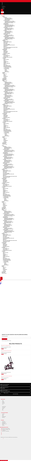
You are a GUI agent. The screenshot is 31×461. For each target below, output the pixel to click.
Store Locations (4, 273)
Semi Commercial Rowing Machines (10, 102)
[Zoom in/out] (1, 460)
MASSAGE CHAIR (6, 56)
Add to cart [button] (2, 354)
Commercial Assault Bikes (8, 99)
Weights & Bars (4, 49)
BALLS (4, 58)
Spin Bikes (5, 30)
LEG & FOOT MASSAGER (7, 55)
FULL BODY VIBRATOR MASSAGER (8, 57)
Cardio (3, 16)
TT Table (5, 141)
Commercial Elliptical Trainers (9, 21)
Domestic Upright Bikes (8, 29)
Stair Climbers (6, 39)
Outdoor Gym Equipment (7, 112)
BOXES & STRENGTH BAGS (7, 65)
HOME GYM (5, 46)
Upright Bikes (5, 27)
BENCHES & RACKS (6, 105)
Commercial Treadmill (8, 82)
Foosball (5, 75)
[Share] (5, 460)
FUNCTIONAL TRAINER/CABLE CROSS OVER (8, 238)
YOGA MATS (4, 254)
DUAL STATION (5, 43)
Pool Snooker (6, 76)
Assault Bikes (6, 34)
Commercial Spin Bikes (8, 31)
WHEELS (5, 128)
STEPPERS (5, 62)
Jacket (6, 69)
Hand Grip (5, 264)
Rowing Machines (6, 36)
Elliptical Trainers (6, 20)
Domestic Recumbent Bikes (8, 26)
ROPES (4, 60)
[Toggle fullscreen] (3, 460)
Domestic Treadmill (7, 19)
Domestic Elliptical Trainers (9, 22)
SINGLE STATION (6, 42)
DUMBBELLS (5, 50)
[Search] (2, 13)
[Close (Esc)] (7, 460)
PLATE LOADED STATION (7, 44)
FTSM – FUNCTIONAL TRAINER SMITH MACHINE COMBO (10, 47)
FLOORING (3, 72)
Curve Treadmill (6, 23)
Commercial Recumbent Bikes (9, 89)
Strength (3, 40)
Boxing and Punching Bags (7, 131)
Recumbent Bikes (6, 24)
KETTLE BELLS (5, 52)
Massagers (3, 118)
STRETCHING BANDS (6, 59)
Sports (3, 73)
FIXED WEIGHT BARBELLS (7, 53)
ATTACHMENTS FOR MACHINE (7, 66)
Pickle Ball (4, 267)
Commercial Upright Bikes (8, 92)
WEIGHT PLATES (6, 115)
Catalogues (4, 79)
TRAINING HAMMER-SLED (7, 63)
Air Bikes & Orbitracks (7, 33)
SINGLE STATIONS (9, 340)
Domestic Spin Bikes (7, 32)
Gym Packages (4, 78)
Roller (6, 70)
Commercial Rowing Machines (9, 37)
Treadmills (5, 17)
